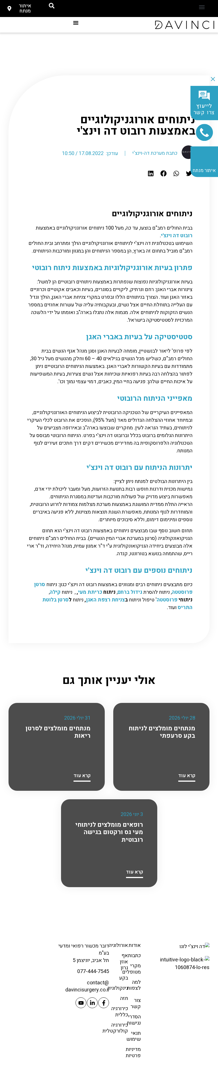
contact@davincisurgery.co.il (87, 986)
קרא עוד (186, 775)
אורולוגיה (118, 945)
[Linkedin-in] (92, 1002)
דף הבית (167, 96)
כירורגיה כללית (119, 1012)
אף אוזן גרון (124, 962)
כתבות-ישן (146, 96)
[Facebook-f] (103, 1002)
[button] (201, 7)
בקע (123, 978)
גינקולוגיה (118, 988)
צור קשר (136, 1003)
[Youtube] (81, 1002)
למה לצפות (134, 985)
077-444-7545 (93, 971)
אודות (135, 945)
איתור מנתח (204, 170)
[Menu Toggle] (76, 23)
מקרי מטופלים (131, 969)
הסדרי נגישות (134, 1020)
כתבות (134, 955)
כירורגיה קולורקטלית (115, 1028)
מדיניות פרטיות (133, 1052)
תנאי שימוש (133, 1036)
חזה (124, 998)
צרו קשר (204, 109)
